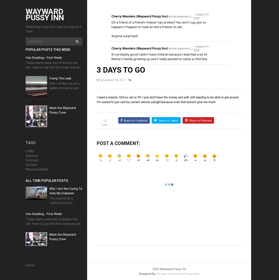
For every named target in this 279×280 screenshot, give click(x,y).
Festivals (32, 160)
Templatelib (191, 274)
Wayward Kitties (37, 169)
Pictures (31, 165)
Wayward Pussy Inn (45, 14)
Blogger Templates (169, 274)
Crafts (30, 151)
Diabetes (32, 156)
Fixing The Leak (60, 78)
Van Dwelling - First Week (44, 58)
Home (30, 265)
